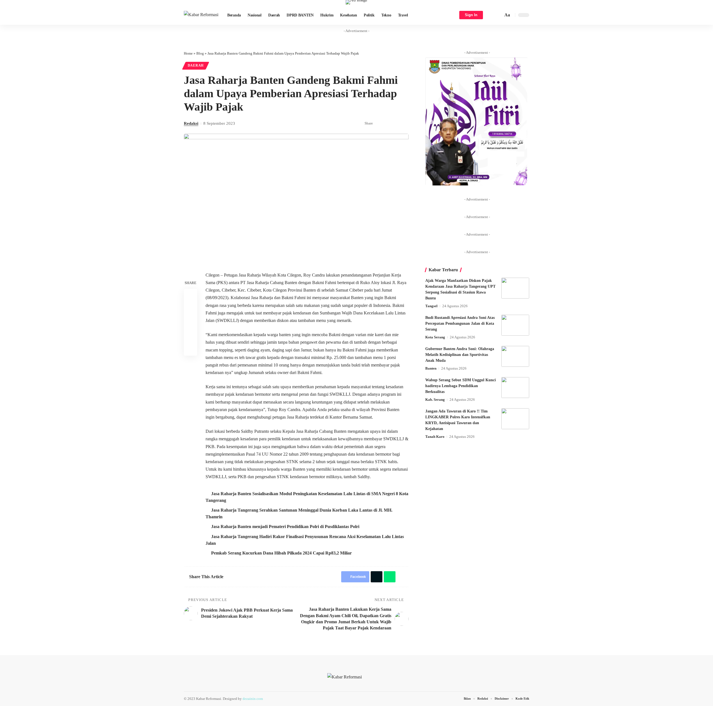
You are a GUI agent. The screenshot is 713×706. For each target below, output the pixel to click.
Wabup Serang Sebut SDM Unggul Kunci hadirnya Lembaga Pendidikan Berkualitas (460, 386)
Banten (430, 368)
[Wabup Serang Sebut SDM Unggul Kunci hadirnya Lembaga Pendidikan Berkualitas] (515, 387)
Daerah (196, 65)
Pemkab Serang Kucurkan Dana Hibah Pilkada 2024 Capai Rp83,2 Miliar (281, 553)
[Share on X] (387, 123)
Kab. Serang (435, 399)
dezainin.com (253, 699)
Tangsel (431, 306)
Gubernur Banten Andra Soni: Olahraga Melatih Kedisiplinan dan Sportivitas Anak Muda (459, 355)
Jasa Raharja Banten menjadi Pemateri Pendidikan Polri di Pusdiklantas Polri (285, 526)
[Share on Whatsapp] (396, 123)
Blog (200, 53)
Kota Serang (435, 337)
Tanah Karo (435, 436)
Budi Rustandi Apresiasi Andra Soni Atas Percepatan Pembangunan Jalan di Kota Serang (460, 323)
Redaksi (191, 123)
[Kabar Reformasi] (201, 15)
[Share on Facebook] (379, 123)
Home (188, 53)
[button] (498, 15)
